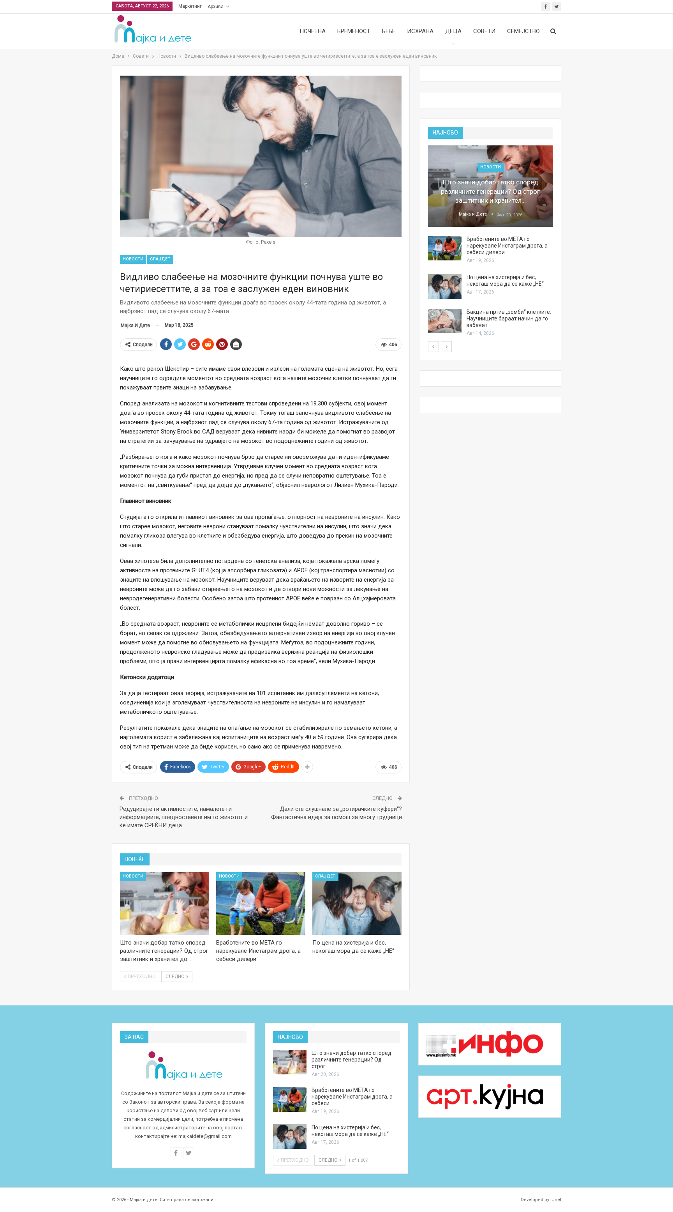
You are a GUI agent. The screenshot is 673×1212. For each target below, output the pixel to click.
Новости (133, 259)
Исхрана (420, 31)
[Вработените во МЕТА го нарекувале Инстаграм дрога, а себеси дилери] (260, 903)
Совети (484, 31)
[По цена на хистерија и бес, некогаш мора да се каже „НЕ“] (357, 903)
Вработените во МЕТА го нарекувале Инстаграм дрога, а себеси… (352, 1096)
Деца (453, 31)
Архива (216, 6)
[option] (490, 241)
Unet (556, 1199)
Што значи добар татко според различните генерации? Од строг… (351, 1059)
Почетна (313, 31)
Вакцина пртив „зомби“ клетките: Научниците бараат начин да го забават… (509, 318)
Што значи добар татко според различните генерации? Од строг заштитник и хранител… (490, 191)
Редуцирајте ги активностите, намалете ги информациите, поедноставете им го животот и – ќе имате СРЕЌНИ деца (186, 817)
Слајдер (160, 259)
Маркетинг (190, 6)
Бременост (353, 31)
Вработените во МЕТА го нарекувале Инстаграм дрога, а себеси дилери (507, 245)
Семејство (523, 31)
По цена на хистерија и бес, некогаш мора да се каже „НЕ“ (505, 280)
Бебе (388, 31)
